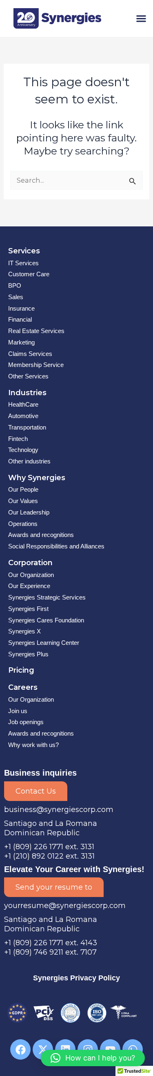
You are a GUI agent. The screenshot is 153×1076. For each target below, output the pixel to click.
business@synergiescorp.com (58, 809)
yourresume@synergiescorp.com (65, 905)
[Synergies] (57, 18)
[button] (141, 18)
